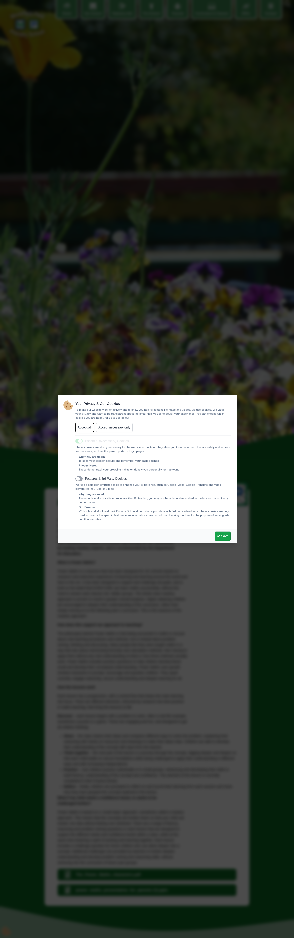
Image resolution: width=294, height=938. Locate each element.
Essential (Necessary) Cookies (107, 441)
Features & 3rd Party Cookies (106, 478)
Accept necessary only (114, 427)
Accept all (85, 427)
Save (224, 536)
